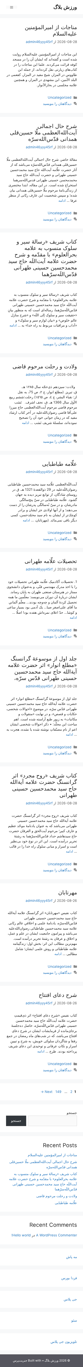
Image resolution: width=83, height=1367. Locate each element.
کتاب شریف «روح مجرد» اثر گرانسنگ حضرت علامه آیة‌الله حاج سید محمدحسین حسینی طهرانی (43, 785)
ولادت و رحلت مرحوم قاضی (44, 366)
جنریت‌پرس (20, 1360)
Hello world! (21, 1235)
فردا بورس (69, 1278)
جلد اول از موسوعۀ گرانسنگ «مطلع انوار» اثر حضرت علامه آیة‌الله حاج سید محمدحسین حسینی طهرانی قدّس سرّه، (42, 668)
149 (58, 1092)
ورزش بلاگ (65, 7)
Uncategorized (60, 97)
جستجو (72, 1113)
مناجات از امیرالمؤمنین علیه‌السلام (51, 30)
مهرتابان (67, 892)
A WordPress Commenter (56, 1235)
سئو (74, 1320)
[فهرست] (11, 7)
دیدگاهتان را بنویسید (57, 104)
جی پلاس (70, 1299)
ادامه (62, 201)
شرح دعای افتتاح (58, 995)
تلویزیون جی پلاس (64, 1342)
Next (46, 1092)
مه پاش (71, 1257)
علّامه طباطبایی (59, 464)
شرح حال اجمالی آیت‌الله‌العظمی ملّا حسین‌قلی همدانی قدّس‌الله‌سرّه (43, 132)
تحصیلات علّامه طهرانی (51, 561)
